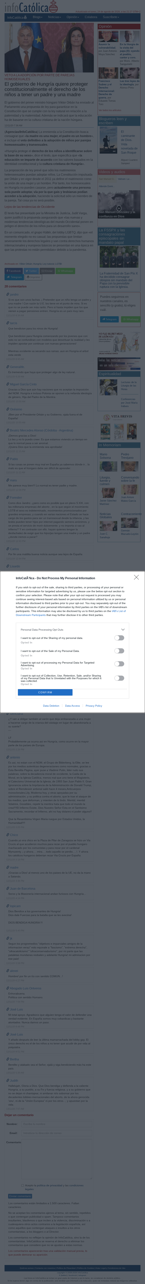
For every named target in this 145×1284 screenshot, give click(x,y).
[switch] (119, 637)
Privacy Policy (94, 705)
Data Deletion (51, 705)
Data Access (72, 705)
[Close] (137, 578)
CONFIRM (45, 692)
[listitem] (72, 630)
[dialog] (72, 642)
